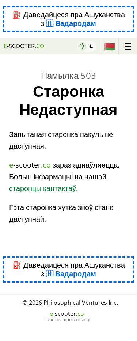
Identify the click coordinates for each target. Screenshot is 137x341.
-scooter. (24, 46)
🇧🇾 (109, 46)
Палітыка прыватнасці (66, 320)
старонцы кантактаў (42, 188)
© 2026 (70, 303)
